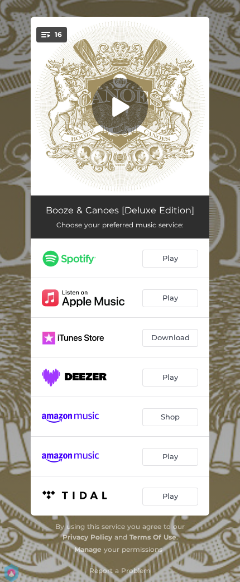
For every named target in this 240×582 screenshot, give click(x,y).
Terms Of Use (152, 537)
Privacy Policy (87, 537)
